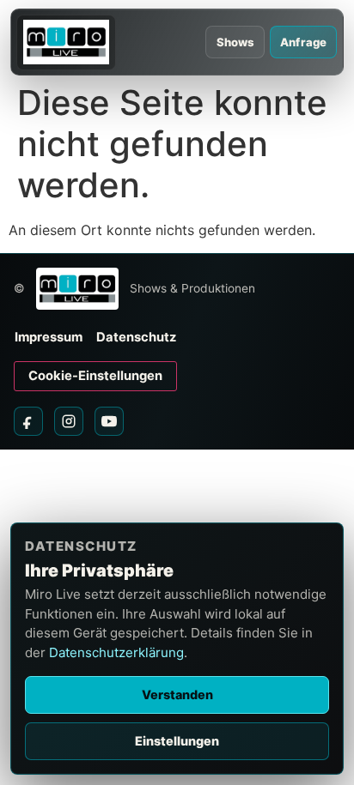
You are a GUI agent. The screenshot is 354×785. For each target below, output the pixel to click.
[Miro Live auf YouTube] (109, 421)
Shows (236, 42)
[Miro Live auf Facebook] (28, 421)
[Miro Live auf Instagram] (68, 421)
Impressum (48, 337)
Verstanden (177, 694)
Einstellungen (177, 741)
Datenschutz (136, 337)
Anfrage (303, 42)
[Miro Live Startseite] (65, 42)
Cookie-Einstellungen (95, 375)
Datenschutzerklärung (116, 652)
